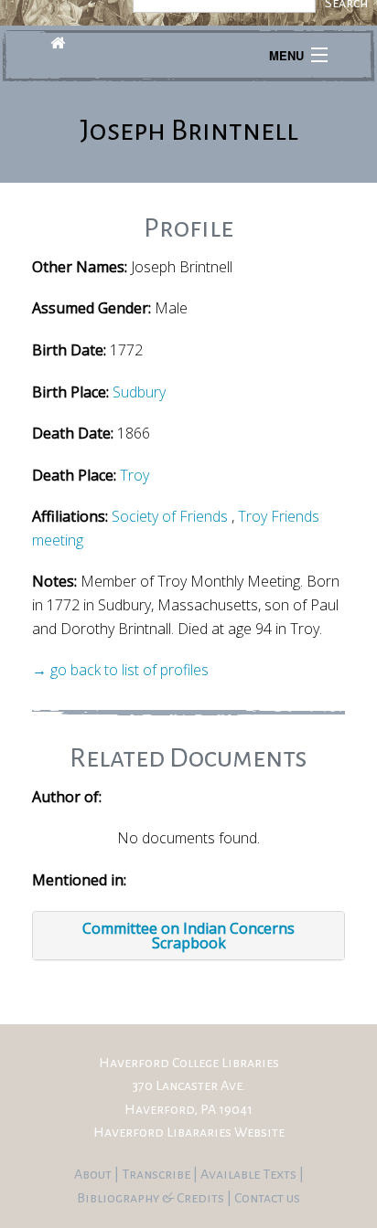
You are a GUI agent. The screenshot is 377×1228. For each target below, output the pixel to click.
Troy (134, 475)
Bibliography (118, 1198)
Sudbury (139, 392)
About (94, 1174)
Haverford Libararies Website (189, 1132)
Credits (202, 1198)
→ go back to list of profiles (120, 670)
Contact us (267, 1198)
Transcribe (157, 1174)
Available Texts (249, 1174)
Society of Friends (170, 516)
